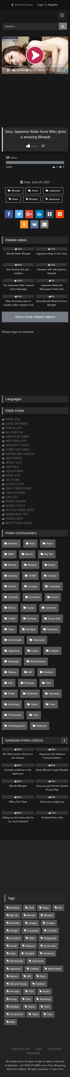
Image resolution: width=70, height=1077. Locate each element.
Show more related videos (35, 317)
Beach (29, 554)
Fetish (11, 618)
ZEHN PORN (14, 471)
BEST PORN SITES (18, 523)
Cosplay (32, 586)
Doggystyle (50, 938)
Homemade (15, 639)
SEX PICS (12, 466)
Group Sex (54, 618)
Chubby (52, 575)
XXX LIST (11, 497)
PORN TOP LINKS (17, 449)
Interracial (39, 639)
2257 (39, 1049)
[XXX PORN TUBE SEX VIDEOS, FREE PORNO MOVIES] (29, 15)
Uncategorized (16, 725)
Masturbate (54, 968)
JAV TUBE (12, 479)
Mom (43, 976)
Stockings (13, 704)
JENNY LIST (13, 462)
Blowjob (15, 190)
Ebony (11, 607)
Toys (35, 715)
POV (48, 682)
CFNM (32, 575)
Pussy (13, 999)
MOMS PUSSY (15, 505)
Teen (52, 704)
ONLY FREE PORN (18, 488)
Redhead (32, 693)
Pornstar (29, 682)
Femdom (51, 607)
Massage (13, 661)
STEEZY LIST (14, 484)
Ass (60, 907)
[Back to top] (59, 1066)
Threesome (14, 715)
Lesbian (54, 650)
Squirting (54, 693)
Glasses (30, 945)
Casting (12, 575)
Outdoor (48, 672)
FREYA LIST (13, 428)
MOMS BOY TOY (16, 514)
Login (40, 4)
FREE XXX (12, 419)
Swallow (14, 1006)
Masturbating (37, 661)
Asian (35, 190)
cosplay (33, 923)
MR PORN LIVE (15, 440)
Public (11, 693)
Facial (30, 607)
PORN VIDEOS (15, 501)
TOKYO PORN (15, 492)
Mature (12, 672)
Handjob (30, 629)
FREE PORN (14, 518)
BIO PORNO (13, 458)
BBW (11, 554)
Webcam (41, 725)
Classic (12, 586)
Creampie (54, 586)
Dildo (32, 938)
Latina (34, 650)
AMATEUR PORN (17, 436)
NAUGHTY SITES (17, 445)
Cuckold (12, 597)
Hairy (11, 629)
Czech (54, 597)
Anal (32, 543)
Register (53, 4)
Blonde (12, 564)
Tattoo (34, 704)
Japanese (54, 190)
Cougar (50, 923)
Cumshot (34, 597)
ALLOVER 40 (14, 432)
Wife (12, 1021)
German (31, 618)
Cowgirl (14, 930)
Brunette (14, 923)
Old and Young (18, 983)
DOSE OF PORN (16, 423)
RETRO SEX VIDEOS (19, 453)
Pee (10, 682)
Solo (28, 999)
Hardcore (52, 629)
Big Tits (48, 554)
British (51, 564)
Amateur (13, 543)
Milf (30, 672)
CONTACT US (20, 1049)
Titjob (35, 1014)
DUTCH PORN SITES (19, 510)
